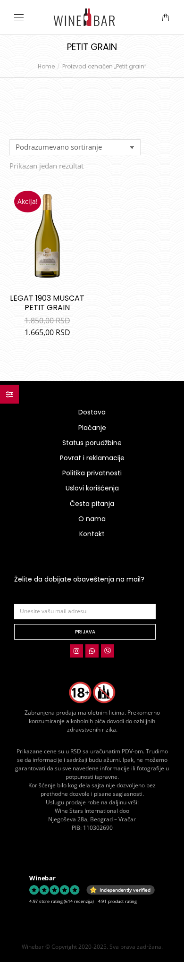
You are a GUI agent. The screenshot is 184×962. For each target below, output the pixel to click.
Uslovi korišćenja (92, 488)
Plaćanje (92, 427)
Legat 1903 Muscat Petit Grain (47, 303)
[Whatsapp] (92, 651)
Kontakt (92, 534)
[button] (139, 7)
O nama (92, 518)
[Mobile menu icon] (19, 17)
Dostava (92, 412)
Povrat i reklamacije (92, 458)
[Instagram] (76, 651)
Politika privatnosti (92, 473)
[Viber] (107, 651)
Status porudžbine (92, 442)
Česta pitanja (92, 503)
